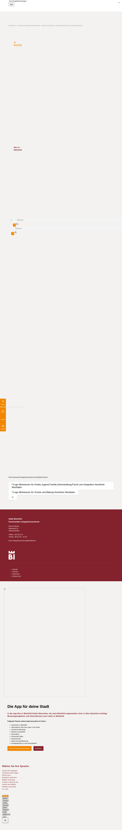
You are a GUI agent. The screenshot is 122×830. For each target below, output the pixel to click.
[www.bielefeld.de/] (13, 497)
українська (6, 814)
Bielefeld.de (81, 268)
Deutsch (38, 243)
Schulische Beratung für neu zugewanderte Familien (34, 285)
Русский (5, 805)
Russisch (23, 245)
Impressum (16, 574)
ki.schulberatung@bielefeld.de (25, 334)
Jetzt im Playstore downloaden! (19, 748)
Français (5, 800)
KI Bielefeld (18, 43)
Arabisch (24, 243)
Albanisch (16, 243)
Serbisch (78, 243)
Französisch (19, 440)
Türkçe (5, 802)
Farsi (50, 243)
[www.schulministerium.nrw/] (43, 492)
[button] (3, 403)
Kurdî (4, 812)
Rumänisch (19, 449)
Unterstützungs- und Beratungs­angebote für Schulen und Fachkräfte (39, 291)
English (5, 798)
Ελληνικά (5, 809)
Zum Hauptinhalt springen (17, 1)
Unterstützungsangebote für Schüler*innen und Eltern (34, 288)
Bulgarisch (31, 243)
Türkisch (37, 245)
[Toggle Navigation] (11, 4)
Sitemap (15, 571)
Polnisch (71, 243)
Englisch (45, 243)
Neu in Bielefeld (18, 148)
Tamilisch (30, 245)
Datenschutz (16, 576)
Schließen (38, 748)
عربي (4, 816)
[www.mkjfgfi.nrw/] (61, 486)
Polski (5, 807)
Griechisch (55, 243)
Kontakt (15, 569)
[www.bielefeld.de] (12, 555)
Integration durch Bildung (26, 281)
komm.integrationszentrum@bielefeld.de (22, 540)
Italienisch (63, 243)
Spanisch (16, 245)
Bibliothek (19, 294)
